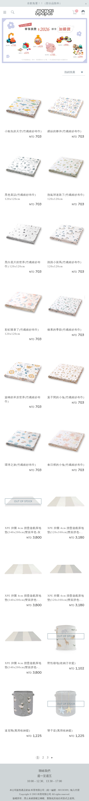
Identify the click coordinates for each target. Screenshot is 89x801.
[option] (44, 40)
